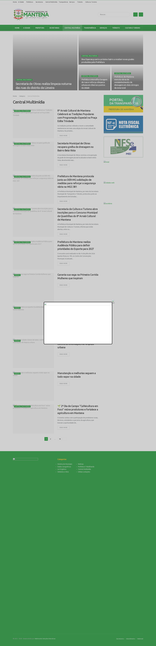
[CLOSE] (113, 302)
